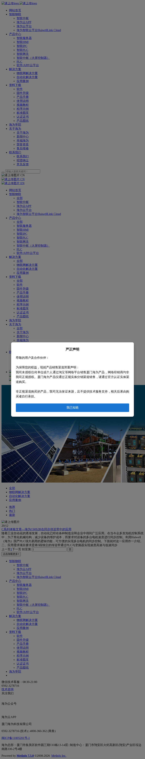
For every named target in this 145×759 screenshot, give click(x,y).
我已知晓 (72, 407)
